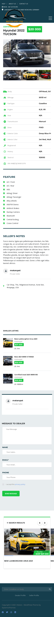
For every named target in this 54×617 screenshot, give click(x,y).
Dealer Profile (20, 595)
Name (5, 447)
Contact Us (23, 4)
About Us (12, 4)
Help (3, 4)
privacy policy (20, 484)
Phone (5, 472)
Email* (5, 460)
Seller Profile (34, 595)
